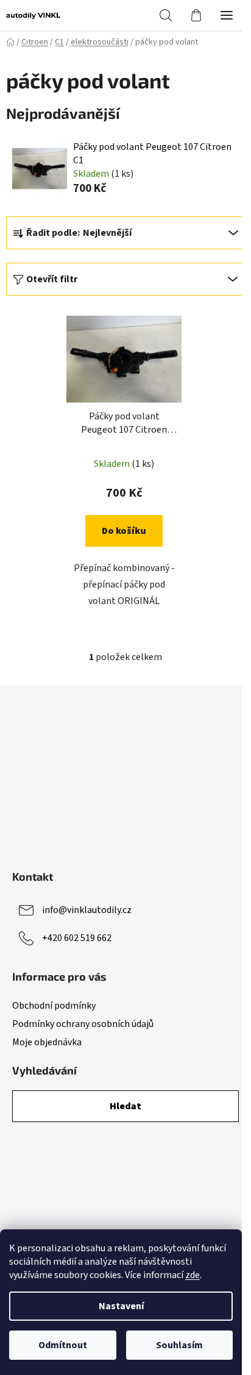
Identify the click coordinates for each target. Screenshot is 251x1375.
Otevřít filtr (51, 279)
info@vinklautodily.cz (87, 910)
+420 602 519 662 (76, 938)
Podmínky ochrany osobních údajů (83, 1024)
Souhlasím (179, 1345)
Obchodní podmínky (54, 1005)
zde (192, 1275)
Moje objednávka (47, 1042)
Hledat (125, 1106)
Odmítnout (62, 1345)
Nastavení (121, 1306)
